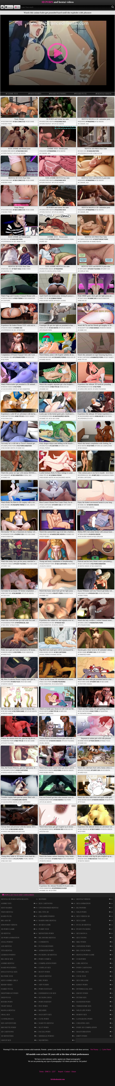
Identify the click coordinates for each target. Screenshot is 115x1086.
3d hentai (100, 121)
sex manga (95, 328)
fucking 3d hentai (48, 955)
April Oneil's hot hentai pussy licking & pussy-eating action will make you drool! (57, 285)
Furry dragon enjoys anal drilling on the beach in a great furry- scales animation (57, 433)
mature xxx (7, 269)
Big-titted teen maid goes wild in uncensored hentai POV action (57, 639)
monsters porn (97, 623)
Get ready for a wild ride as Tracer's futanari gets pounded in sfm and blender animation (19, 433)
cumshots (6, 475)
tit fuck (82, 802)
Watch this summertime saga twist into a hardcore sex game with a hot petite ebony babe (57, 521)
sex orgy (6, 625)
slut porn (44, 1027)
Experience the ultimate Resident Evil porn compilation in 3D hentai (57, 875)
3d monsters (58, 684)
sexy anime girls (9, 980)
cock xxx (82, 151)
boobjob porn (46, 357)
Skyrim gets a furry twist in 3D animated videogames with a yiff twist (96, 639)
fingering (91, 121)
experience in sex (86, 153)
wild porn (45, 239)
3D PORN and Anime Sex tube (57, 119)
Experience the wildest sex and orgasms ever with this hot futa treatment (57, 610)
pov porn (57, 271)
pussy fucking (94, 269)
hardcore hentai (47, 121)
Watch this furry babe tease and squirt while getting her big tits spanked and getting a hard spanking (96, 787)
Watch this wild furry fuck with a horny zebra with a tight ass (96, 757)
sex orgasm (98, 536)
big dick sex (7, 593)
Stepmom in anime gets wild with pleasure (97, 728)
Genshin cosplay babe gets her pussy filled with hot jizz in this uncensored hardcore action (19, 787)
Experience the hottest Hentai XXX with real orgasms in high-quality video (19, 315)
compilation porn (86, 239)
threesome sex (83, 1006)
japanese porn (46, 416)
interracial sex (85, 475)
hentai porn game (85, 955)
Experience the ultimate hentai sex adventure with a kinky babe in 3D (96, 816)
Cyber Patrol (106, 1049)
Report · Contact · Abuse (67, 1071)
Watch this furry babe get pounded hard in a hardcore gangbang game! (96, 669)
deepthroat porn (101, 239)
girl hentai (31, 505)
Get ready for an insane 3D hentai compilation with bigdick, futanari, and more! (19, 580)
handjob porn (93, 151)
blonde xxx (45, 534)
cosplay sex (84, 271)
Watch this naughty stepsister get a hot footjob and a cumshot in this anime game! (57, 374)
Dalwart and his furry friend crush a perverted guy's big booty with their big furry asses (96, 551)
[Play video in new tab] (57, 16)
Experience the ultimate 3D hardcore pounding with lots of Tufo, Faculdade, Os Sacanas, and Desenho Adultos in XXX (96, 374)
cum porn (6, 300)
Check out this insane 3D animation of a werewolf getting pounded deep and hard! (57, 669)
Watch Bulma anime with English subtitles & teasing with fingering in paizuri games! (57, 344)
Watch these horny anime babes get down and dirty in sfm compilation (57, 757)
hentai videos (104, 94)
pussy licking (60, 300)
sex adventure (8, 1023)
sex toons (19, 298)
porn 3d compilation (104, 446)
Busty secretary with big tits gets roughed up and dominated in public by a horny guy (96, 846)
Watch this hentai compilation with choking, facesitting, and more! (96, 433)
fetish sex (45, 741)
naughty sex (84, 328)
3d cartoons (84, 711)
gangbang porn (68, 239)
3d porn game (84, 682)
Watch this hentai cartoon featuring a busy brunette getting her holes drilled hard (57, 846)
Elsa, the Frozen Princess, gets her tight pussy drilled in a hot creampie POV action (19, 757)
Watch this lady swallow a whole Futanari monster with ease (96, 610)
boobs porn (7, 124)
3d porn (6, 359)
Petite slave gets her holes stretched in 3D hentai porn (19, 639)
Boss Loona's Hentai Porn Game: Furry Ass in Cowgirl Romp (57, 492)
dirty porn (81, 1036)
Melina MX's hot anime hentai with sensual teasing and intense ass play (96, 521)
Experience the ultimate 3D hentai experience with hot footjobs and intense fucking (96, 403)
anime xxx (13, 94)
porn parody (45, 1002)
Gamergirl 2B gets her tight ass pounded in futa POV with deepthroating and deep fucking (57, 315)
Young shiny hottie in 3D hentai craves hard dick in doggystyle (19, 846)
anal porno (45, 448)
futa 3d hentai (58, 124)
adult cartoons (47, 713)
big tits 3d (45, 298)
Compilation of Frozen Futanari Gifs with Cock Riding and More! (19, 344)
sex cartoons (84, 357)
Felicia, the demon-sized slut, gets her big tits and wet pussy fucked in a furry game (19, 728)
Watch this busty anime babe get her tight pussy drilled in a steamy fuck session (57, 580)
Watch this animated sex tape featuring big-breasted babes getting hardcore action (96, 344)
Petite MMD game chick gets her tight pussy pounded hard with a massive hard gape (96, 285)
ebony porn (82, 993)
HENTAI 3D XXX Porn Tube (19, 178)
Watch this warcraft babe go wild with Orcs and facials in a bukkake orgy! (19, 610)
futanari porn (46, 330)
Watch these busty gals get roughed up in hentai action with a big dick (57, 816)
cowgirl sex (84, 124)
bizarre (82, 121)
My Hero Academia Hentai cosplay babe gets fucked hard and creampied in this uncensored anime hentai (19, 669)
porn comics (84, 623)
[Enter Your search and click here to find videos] (112, 7)
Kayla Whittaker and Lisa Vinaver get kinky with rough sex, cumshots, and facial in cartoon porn (96, 580)
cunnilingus (7, 1019)
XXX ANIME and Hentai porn (19, 149)
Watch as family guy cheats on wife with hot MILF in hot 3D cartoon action (57, 698)
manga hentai (8, 772)
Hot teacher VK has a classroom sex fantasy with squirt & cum (19, 521)
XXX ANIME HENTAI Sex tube (57, 178)
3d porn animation (25, 446)
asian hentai (7, 800)
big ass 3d (98, 153)
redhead (21, 330)
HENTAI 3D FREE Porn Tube (96, 149)
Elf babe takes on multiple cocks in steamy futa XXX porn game (19, 698)
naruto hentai (46, 271)
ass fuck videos (47, 770)
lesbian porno (56, 298)
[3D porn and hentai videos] (2, 7)
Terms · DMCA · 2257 (47, 1071)
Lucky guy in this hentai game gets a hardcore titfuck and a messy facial (57, 403)
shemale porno (46, 1036)
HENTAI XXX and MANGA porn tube (95, 178)
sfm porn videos (47, 269)
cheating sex (8, 271)
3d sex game (54, 418)
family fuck (106, 741)
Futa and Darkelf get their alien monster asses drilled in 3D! (57, 787)
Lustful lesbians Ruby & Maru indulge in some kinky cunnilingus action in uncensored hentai (57, 462)
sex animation (84, 241)
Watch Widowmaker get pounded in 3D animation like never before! (19, 374)
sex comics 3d (19, 121)
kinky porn (83, 595)
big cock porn (46, 682)
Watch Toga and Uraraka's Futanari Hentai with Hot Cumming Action (19, 285)
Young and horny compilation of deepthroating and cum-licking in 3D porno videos (57, 551)
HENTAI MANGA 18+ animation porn (96, 119)
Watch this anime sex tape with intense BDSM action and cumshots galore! (19, 462)
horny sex (20, 534)
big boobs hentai (47, 300)
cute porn (19, 859)
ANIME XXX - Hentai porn (57, 149)
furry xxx (106, 269)
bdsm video (83, 859)
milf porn (94, 711)
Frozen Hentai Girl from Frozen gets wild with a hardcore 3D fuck (57, 728)
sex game (30, 121)
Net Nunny (94, 1049)
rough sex (94, 593)
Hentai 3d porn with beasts (14, 899)
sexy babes (35, 94)
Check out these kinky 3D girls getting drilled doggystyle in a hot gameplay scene (96, 698)
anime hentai (96, 241)
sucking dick (7, 121)
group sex (6, 1040)
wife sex (44, 241)
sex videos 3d (28, 652)
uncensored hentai (10, 389)
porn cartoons (85, 477)
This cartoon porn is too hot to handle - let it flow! (96, 462)
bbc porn (26, 269)
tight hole (17, 269)
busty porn (58, 593)
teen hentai (45, 387)
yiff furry (83, 269)
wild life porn (83, 1010)
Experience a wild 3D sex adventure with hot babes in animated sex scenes (19, 403)
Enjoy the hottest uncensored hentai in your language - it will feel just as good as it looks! (96, 492)
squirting (104, 711)
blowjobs (6, 505)
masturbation (104, 298)
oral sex (28, 475)
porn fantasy (46, 124)
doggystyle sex (9, 972)
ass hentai (54, 328)
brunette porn (8, 416)
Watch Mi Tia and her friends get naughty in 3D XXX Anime (96, 315)
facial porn (44, 1032)
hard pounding (58, 94)
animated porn (97, 357)
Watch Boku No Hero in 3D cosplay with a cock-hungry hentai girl (19, 492)
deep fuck (6, 997)
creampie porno (60, 357)
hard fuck (81, 94)
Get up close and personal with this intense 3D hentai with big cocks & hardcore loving (19, 816)
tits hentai (6, 950)
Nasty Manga (19, 119)
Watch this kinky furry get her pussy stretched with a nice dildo (19, 551)
